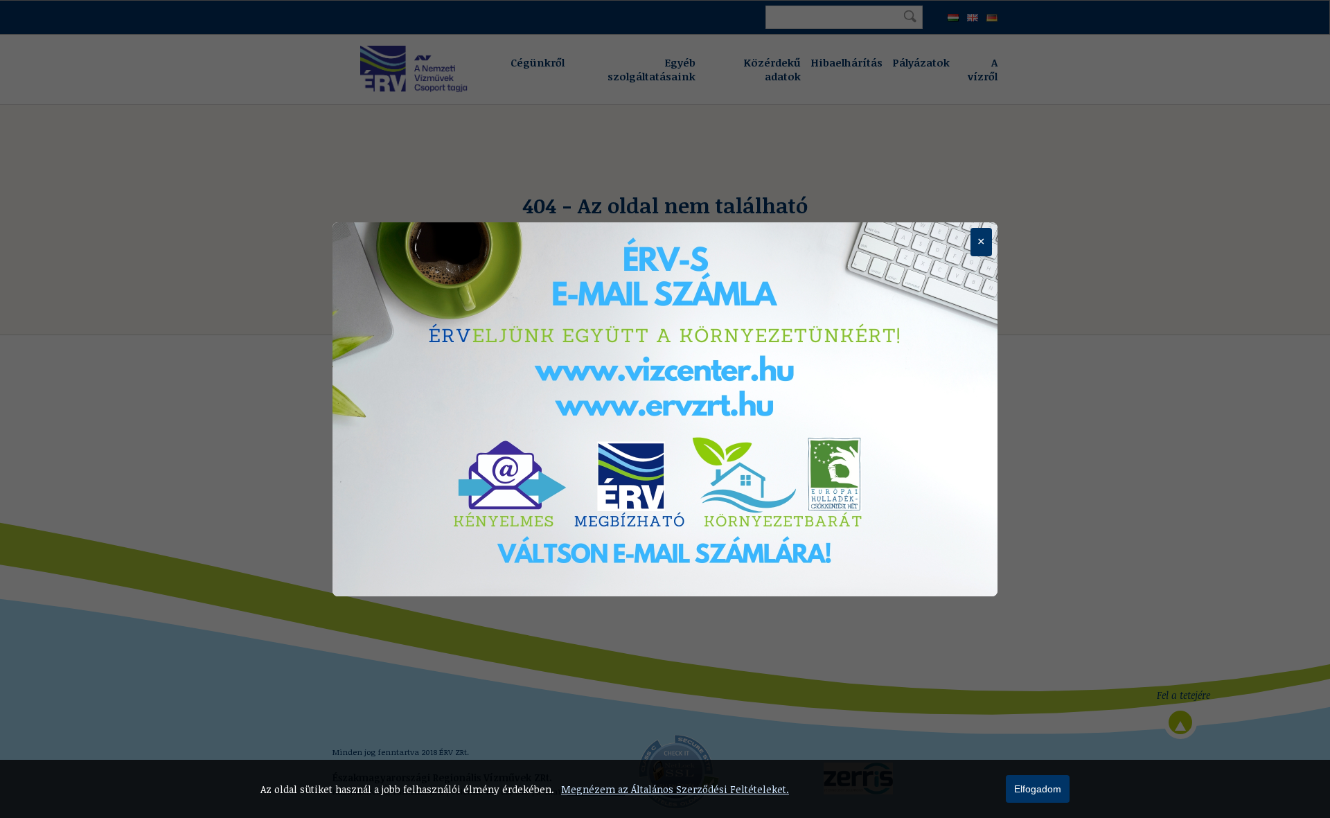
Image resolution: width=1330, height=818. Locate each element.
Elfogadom (1037, 788)
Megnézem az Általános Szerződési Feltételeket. (675, 789)
